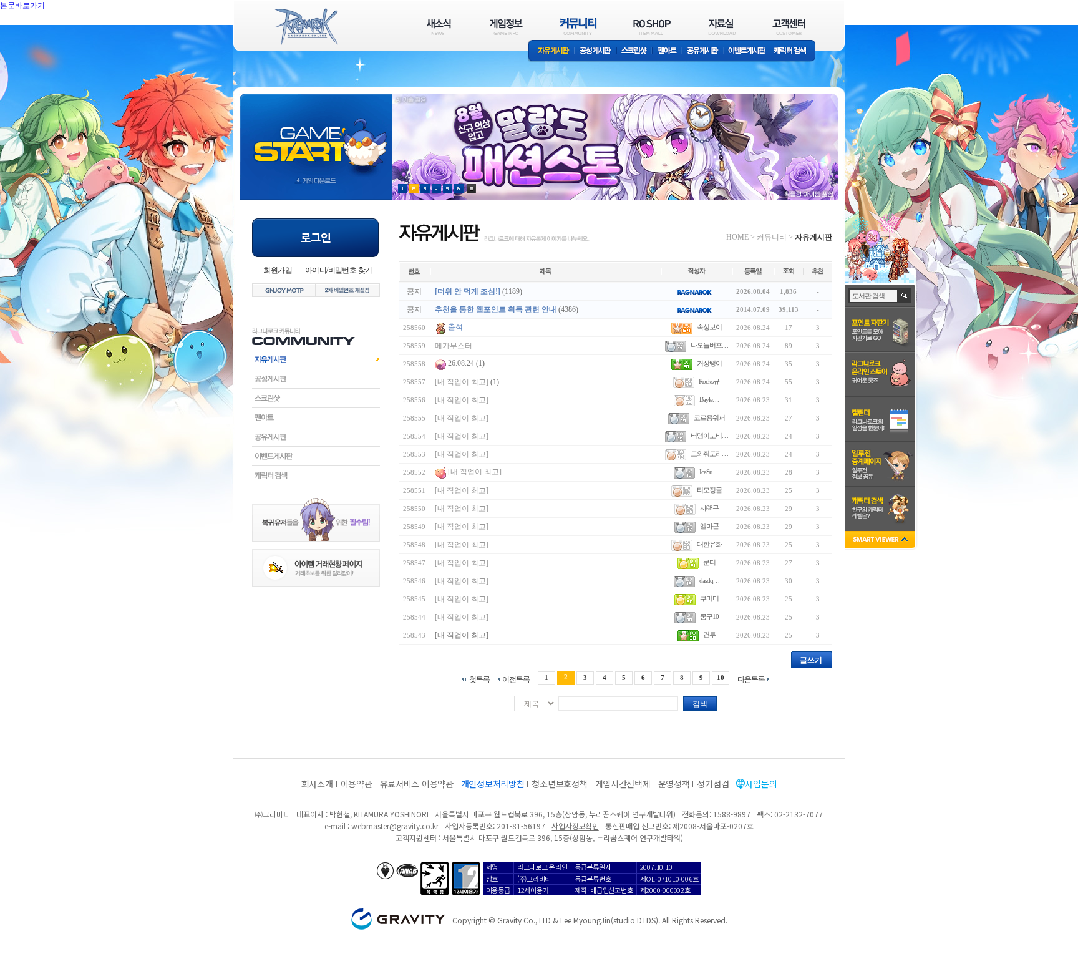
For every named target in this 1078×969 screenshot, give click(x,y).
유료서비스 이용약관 (417, 783)
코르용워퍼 (709, 417)
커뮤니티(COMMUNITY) (578, 26)
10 (720, 677)
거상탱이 (709, 363)
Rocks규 (709, 381)
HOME (737, 237)
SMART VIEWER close (881, 540)
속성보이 (709, 327)
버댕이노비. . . (709, 435)
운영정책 (674, 783)
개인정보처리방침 (493, 783)
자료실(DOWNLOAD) (721, 26)
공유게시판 (703, 51)
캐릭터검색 (316, 475)
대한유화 (709, 544)
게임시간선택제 (623, 783)
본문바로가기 (49, 33)
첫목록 (479, 679)
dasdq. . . (709, 580)
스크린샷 (635, 51)
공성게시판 (596, 51)
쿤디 (709, 562)
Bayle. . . (709, 399)
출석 (455, 327)
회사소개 (317, 783)
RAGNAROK (305, 27)
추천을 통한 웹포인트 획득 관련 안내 (495, 309)
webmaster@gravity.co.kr (395, 825)
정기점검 (713, 783)
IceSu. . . (709, 471)
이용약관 (356, 783)
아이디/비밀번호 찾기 (338, 270)
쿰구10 (709, 616)
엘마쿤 (709, 526)
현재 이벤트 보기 (471, 188)
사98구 (709, 508)
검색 (699, 703)
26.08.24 (461, 363)
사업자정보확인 (574, 825)
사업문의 (761, 783)
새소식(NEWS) (438, 26)
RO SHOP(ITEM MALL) (652, 26)
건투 (709, 634)
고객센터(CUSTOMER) (788, 26)
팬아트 (667, 51)
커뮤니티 (772, 237)
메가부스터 (453, 345)
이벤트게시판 (747, 51)
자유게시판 (551, 51)
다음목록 (751, 679)
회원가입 (277, 270)
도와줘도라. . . (709, 453)
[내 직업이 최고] (461, 381)
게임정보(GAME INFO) (506, 26)
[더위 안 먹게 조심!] (467, 291)
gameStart (316, 135)
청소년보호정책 (559, 783)
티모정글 (709, 490)
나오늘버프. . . (709, 345)
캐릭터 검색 (794, 51)
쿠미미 (709, 598)
